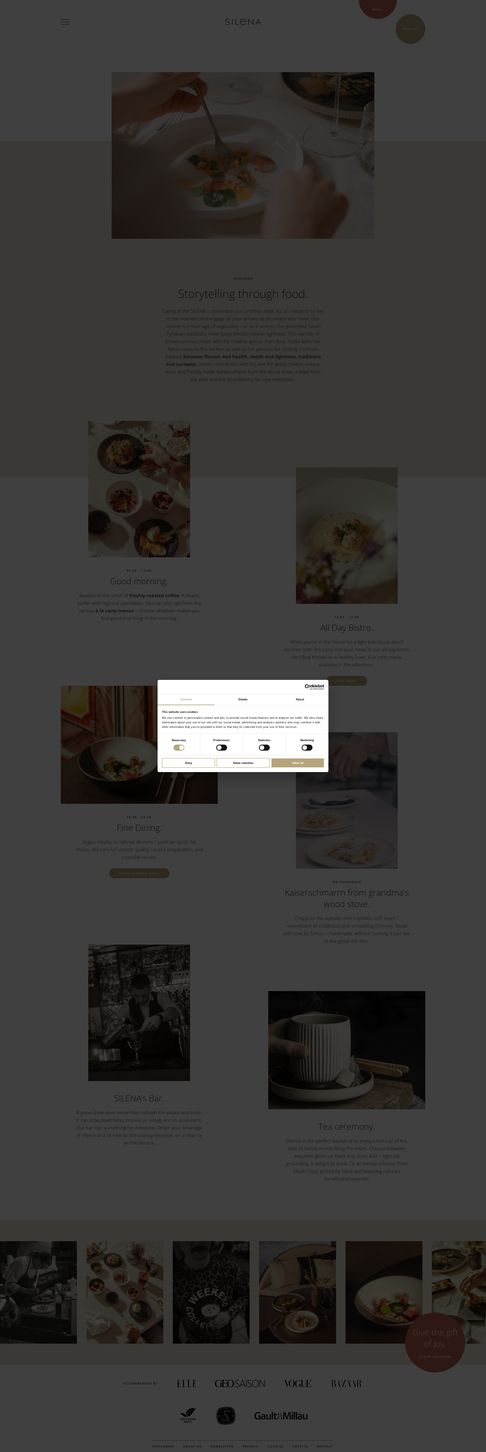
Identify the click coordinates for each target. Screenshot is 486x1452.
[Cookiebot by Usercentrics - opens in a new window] (307, 687)
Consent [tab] (186, 699)
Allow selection (243, 763)
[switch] (221, 748)
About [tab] (300, 699)
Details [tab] (243, 699)
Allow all (297, 763)
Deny (188, 763)
